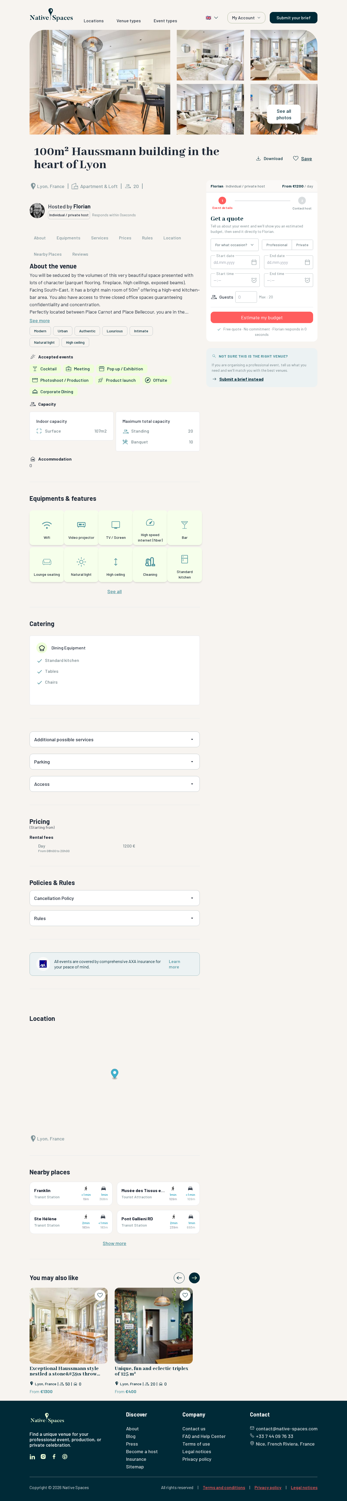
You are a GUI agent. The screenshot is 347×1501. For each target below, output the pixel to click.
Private (302, 244)
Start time (225, 273)
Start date (225, 256)
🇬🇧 (208, 17)
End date (277, 256)
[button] (174, 82)
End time (277, 273)
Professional (276, 244)
